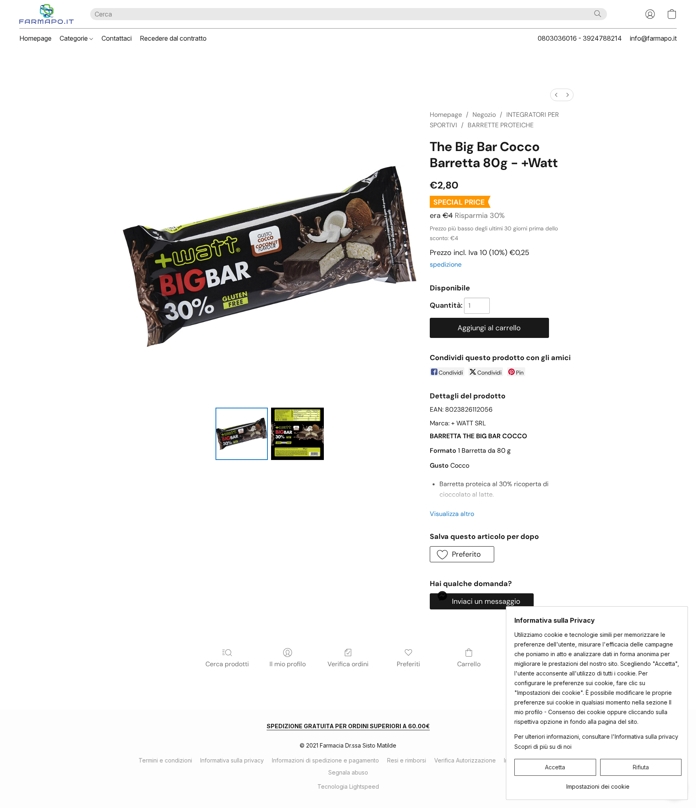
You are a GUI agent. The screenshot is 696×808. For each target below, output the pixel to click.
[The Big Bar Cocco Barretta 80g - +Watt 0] (241, 434)
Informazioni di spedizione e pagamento (325, 760)
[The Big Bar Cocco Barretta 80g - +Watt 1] (297, 434)
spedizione (446, 264)
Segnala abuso (348, 772)
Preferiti (408, 664)
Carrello (469, 664)
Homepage (35, 38)
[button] (46, 14)
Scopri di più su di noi (543, 746)
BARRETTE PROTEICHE (501, 125)
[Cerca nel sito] (598, 13)
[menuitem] (556, 95)
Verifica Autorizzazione (465, 760)
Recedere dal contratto (173, 38)
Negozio (484, 114)
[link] (598, 783)
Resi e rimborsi (406, 760)
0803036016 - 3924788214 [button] (580, 38)
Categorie (74, 38)
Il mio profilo (287, 664)
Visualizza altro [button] (452, 514)
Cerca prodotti (227, 664)
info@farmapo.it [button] (653, 38)
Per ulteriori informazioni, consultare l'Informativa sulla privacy (596, 736)
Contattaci (117, 38)
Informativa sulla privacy (232, 760)
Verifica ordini (348, 664)
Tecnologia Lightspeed (348, 786)
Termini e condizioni (165, 760)
